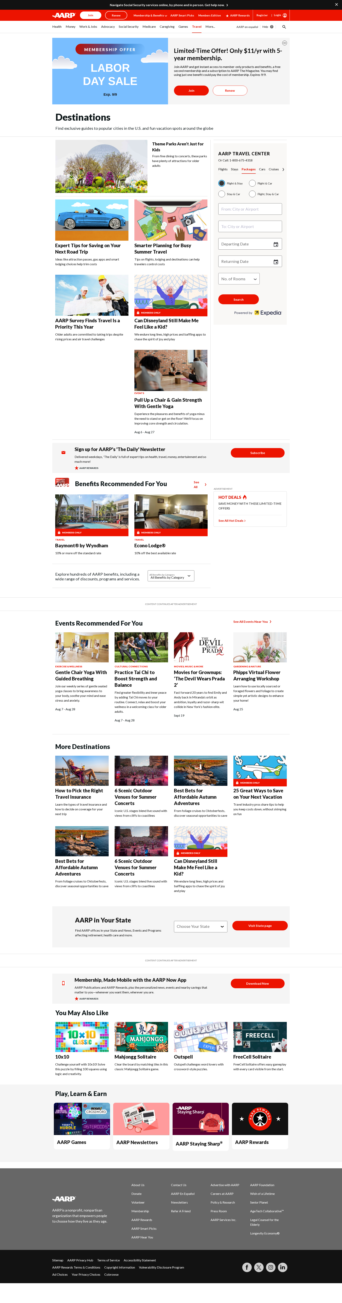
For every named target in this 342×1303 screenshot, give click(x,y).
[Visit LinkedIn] (282, 1267)
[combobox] (250, 209)
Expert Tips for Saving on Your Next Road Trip (88, 248)
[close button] (284, 43)
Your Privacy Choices (86, 1274)
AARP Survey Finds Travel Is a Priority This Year (87, 324)
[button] (284, 27)
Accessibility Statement (140, 1260)
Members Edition (209, 15)
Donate (136, 1193)
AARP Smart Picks (182, 15)
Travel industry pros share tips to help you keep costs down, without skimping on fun (259, 809)
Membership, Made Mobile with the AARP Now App (130, 980)
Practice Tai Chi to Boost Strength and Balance (136, 678)
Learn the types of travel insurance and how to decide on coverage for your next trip (81, 809)
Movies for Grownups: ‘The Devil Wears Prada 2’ (199, 678)
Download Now (257, 983)
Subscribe (257, 453)
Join (191, 90)
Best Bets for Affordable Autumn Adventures (195, 797)
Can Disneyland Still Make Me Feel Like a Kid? (166, 324)
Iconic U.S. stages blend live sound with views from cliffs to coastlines (141, 813)
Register (262, 15)
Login (277, 15)
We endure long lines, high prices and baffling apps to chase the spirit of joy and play (170, 336)
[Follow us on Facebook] (247, 1267)
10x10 (62, 1057)
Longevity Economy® (265, 1233)
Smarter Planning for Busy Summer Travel (162, 248)
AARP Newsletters (137, 1142)
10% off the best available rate (155, 553)
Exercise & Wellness (68, 666)
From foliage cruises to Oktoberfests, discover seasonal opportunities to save (200, 813)
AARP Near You (142, 1237)
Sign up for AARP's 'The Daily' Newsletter (120, 449)
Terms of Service (108, 1260)
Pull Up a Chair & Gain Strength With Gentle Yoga (168, 403)
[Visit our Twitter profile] (259, 1267)
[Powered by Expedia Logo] (258, 314)
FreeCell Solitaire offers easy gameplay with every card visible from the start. (259, 1066)
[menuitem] (57, 29)
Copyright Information (119, 1267)
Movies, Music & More (188, 666)
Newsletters (179, 1202)
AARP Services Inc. (223, 1220)
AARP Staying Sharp (199, 1144)
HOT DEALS (229, 497)
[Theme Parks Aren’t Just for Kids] (101, 166)
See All (196, 484)
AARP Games (71, 1142)
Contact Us (178, 1185)
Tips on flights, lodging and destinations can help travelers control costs (167, 261)
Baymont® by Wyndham (81, 545)
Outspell (183, 1057)
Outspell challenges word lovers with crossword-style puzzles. (199, 1066)
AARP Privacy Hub (80, 1260)
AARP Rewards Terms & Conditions (76, 1267)
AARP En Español (183, 1193)
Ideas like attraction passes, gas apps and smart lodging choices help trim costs (87, 261)
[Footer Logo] (80, 1199)
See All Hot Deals (230, 520)
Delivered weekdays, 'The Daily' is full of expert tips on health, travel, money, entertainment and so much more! (140, 459)
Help (265, 26)
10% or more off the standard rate (78, 553)
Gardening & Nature (247, 666)
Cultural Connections (131, 666)
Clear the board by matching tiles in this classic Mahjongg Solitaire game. (141, 1066)
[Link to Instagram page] (271, 1267)
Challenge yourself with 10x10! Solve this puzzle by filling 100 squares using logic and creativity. (81, 1069)
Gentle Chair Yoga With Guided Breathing (81, 675)
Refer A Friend (181, 1211)
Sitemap (57, 1260)
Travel (60, 539)
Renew (230, 90)
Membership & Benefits (149, 15)
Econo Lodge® (149, 545)
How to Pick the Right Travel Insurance (79, 794)
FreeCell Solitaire (252, 1057)
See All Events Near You (250, 621)
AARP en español (247, 27)
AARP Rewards (240, 15)
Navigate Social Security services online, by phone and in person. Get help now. (167, 5)
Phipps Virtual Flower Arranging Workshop (256, 675)
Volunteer (138, 1202)
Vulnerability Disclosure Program (161, 1267)
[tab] (224, 170)
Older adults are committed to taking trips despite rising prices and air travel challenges (89, 336)
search (239, 299)
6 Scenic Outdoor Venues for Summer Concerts (136, 797)
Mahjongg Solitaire (135, 1057)
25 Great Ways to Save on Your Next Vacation (258, 794)
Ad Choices (60, 1274)
